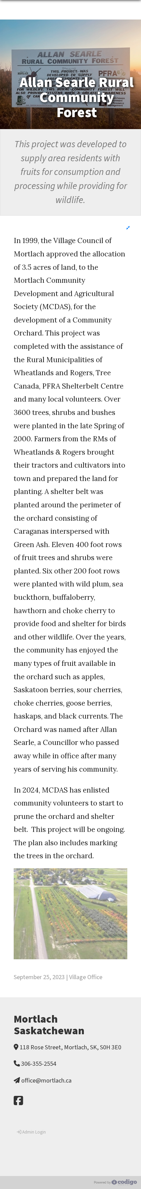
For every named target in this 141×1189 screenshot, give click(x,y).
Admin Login (33, 1132)
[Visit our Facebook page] (18, 1101)
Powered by (103, 1182)
